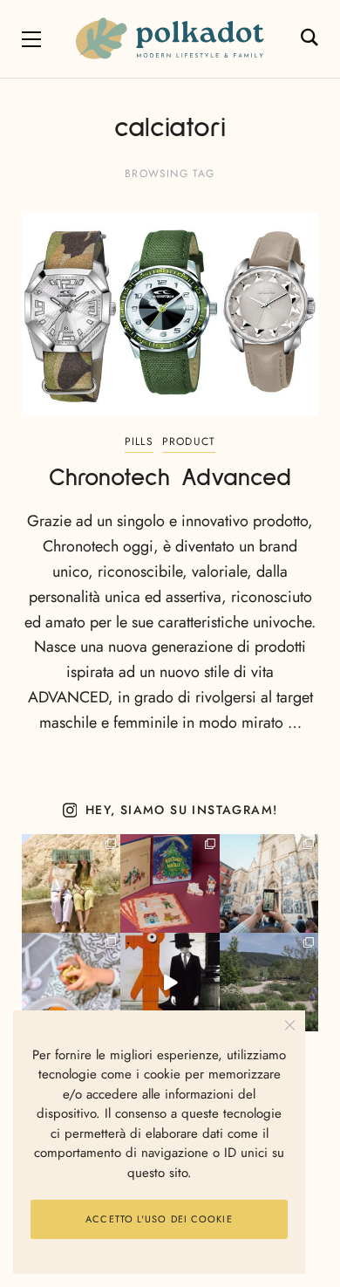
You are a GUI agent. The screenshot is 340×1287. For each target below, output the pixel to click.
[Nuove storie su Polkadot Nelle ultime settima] (71, 883)
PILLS (139, 441)
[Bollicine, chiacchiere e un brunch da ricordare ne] (269, 982)
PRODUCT (188, 441)
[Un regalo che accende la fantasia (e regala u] (71, 982)
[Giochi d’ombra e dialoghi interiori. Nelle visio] (169, 982)
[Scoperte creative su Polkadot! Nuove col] (269, 883)
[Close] (289, 1025)
